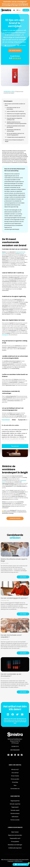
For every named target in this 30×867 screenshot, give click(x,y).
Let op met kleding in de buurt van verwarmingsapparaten (15, 134)
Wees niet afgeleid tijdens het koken (16, 116)
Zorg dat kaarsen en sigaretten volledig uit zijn (14, 119)
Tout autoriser (15, 446)
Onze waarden (15, 779)
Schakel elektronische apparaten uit (16, 137)
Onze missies (15, 776)
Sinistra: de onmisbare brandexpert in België (14, 140)
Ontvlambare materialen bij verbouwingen (13, 130)
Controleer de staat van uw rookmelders (13, 108)
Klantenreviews (15, 813)
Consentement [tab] (6, 419)
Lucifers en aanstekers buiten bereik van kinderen (16, 126)
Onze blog (15, 782)
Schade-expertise (15, 804)
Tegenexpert (15, 807)
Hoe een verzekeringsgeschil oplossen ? (14, 598)
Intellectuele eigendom (15, 848)
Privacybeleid (15, 841)
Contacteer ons (15, 788)
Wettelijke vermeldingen (15, 844)
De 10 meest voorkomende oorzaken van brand (15, 104)
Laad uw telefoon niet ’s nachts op (15, 111)
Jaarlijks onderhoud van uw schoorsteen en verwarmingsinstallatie (16, 122)
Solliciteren (15, 816)
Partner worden (15, 820)
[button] (14, 10)
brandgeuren (5, 334)
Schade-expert (15, 810)
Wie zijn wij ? (15, 769)
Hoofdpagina (7, 91)
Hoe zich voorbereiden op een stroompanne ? (11, 675)
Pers (15, 785)
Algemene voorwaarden (15, 835)
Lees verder (23, 577)
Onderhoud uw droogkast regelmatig (16, 113)
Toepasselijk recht (15, 838)
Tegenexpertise (15, 800)
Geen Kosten (15, 832)
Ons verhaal (15, 772)
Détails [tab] (14, 419)
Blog (13, 91)
